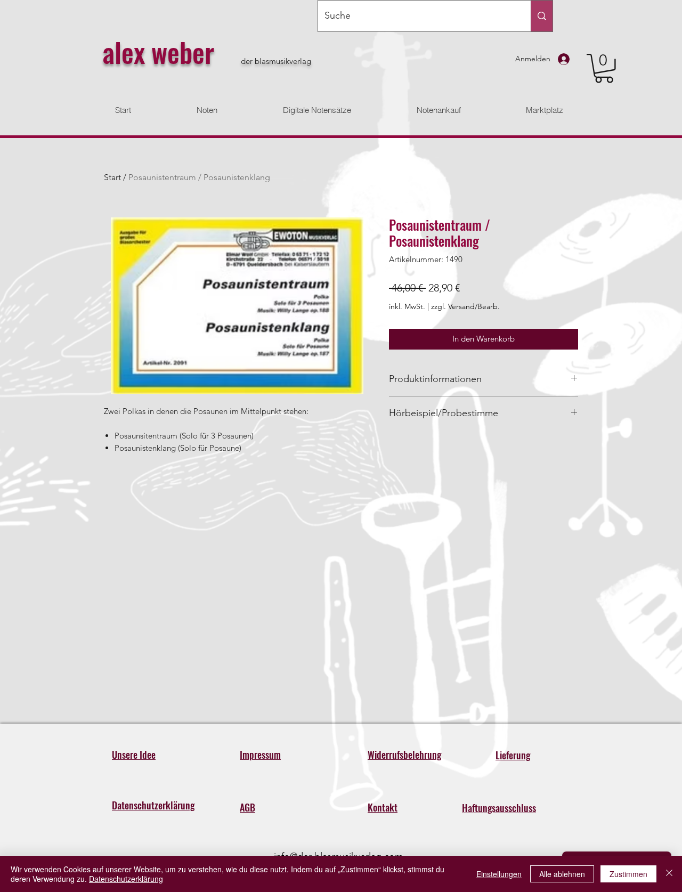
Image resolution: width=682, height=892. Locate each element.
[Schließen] (669, 873)
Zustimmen (628, 874)
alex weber (158, 51)
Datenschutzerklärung (126, 878)
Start (112, 177)
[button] (604, 68)
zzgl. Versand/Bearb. (465, 306)
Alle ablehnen (562, 874)
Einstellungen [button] (499, 874)
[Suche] (542, 16)
